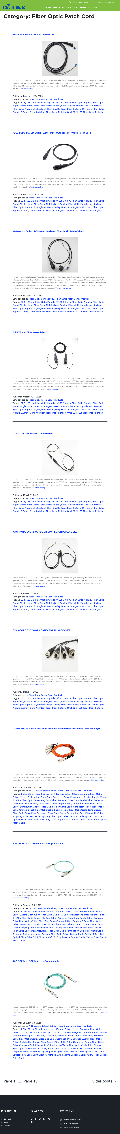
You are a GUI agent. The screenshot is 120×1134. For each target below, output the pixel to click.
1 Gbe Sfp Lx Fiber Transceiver (37, 794)
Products (58, 99)
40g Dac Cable (48, 800)
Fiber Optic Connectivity (41, 298)
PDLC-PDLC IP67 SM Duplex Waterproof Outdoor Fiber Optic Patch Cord (52, 133)
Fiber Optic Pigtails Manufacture (85, 105)
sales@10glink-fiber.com (105, 2)
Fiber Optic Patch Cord (40, 99)
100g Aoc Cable (62, 794)
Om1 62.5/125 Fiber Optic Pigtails (85, 112)
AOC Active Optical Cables (42, 790)
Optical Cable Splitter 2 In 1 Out (87, 816)
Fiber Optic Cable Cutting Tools (51, 810)
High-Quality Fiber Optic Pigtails (64, 109)
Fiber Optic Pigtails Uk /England (29, 109)
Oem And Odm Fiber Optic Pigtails (48, 112)
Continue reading (26, 89)
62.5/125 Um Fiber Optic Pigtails (38, 102)
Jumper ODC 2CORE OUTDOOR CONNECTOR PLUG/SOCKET (46, 532)
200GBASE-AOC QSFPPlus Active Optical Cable (38, 843)
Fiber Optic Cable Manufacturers (29, 813)
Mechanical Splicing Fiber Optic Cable (49, 816)
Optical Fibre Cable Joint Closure (30, 819)
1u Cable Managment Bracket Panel (79, 797)
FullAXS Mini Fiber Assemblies (29, 332)
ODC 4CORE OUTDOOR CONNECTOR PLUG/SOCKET (41, 630)
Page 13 (30, 1081)
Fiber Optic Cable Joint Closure (85, 810)
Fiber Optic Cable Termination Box (66, 813)
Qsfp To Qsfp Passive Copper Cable (66, 819)
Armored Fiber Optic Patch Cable (75, 800)
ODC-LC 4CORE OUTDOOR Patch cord (33, 433)
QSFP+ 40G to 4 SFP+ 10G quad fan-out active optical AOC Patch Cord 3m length (56, 728)
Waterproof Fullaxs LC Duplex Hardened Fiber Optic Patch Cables (48, 231)
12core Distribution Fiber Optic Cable (39, 797)
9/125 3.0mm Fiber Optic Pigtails (73, 102)
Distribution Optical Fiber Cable (36, 806)
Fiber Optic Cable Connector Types (72, 806)
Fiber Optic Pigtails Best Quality (50, 105)
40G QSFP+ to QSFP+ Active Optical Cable (36, 961)
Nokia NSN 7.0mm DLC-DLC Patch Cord (33, 34)
